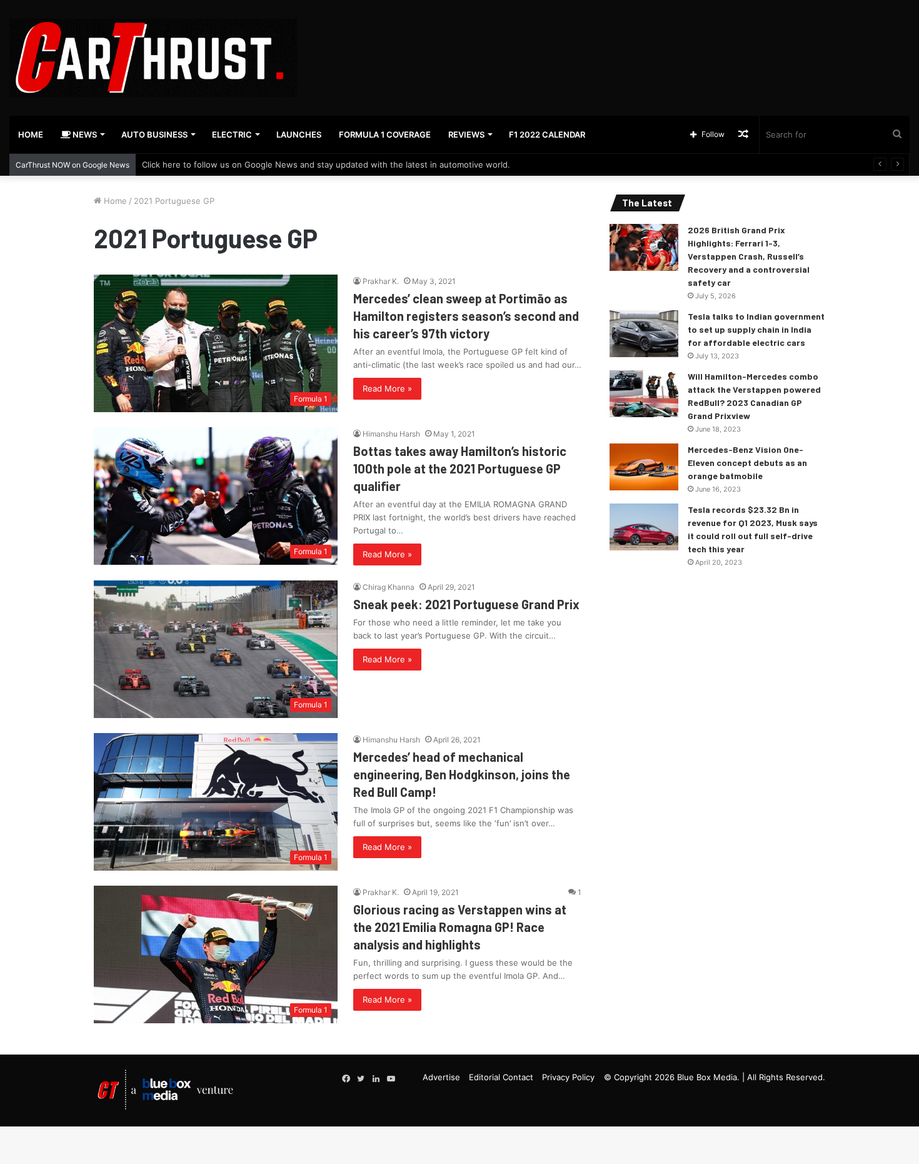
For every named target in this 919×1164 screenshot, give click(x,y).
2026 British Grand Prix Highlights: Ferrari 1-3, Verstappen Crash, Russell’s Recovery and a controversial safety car (749, 256)
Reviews (466, 134)
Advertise (441, 1077)
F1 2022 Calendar (547, 134)
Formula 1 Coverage (385, 134)
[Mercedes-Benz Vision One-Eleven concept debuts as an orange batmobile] (644, 466)
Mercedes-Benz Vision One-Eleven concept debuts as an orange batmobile (747, 462)
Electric (232, 134)
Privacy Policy (568, 1077)
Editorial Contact (501, 1077)
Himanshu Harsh (391, 433)
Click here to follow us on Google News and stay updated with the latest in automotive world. (326, 164)
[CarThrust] (153, 58)
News (84, 134)
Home (30, 134)
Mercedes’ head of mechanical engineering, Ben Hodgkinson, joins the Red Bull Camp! (461, 774)
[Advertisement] (612, 41)
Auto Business (154, 134)
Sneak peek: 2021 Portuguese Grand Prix (466, 604)
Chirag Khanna (388, 587)
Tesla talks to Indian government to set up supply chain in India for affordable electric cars (756, 329)
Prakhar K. (381, 281)
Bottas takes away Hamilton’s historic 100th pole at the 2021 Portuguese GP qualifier (459, 468)
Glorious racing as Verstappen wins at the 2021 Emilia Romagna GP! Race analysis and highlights (459, 927)
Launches (298, 134)
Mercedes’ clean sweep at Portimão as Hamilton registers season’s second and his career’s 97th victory (466, 316)
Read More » (387, 388)
